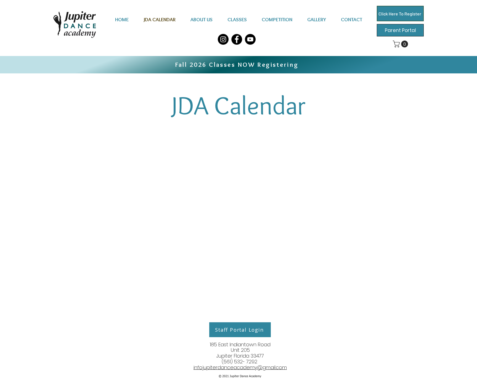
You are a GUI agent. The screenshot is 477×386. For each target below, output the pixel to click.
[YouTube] (250, 39)
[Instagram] (223, 39)
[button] (201, 19)
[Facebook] (236, 39)
